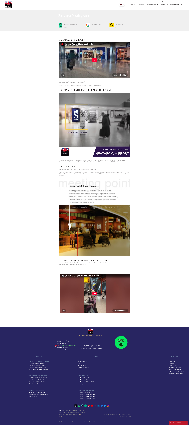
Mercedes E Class (85, 377)
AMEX (67, 412)
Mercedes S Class (85, 379)
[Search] (162, 2)
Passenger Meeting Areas (74, 15)
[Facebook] (101, 405)
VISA (82, 410)
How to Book (82, 365)
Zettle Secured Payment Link (73, 410)
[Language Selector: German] (122, 4)
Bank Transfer (77, 412)
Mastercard (62, 412)
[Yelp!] (95, 405)
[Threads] (75, 405)
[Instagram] (108, 405)
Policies (171, 363)
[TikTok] (82, 405)
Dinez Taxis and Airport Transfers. (121, 414)
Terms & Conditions (175, 367)
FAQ (79, 363)
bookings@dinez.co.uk (62, 347)
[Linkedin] (98, 405)
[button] (174, 5)
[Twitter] (105, 405)
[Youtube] (92, 405)
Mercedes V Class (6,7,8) (87, 382)
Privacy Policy (173, 365)
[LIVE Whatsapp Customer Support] (79, 405)
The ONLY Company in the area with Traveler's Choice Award (70, 26)
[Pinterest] (88, 405)
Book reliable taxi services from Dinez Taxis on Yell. (121, 26)
